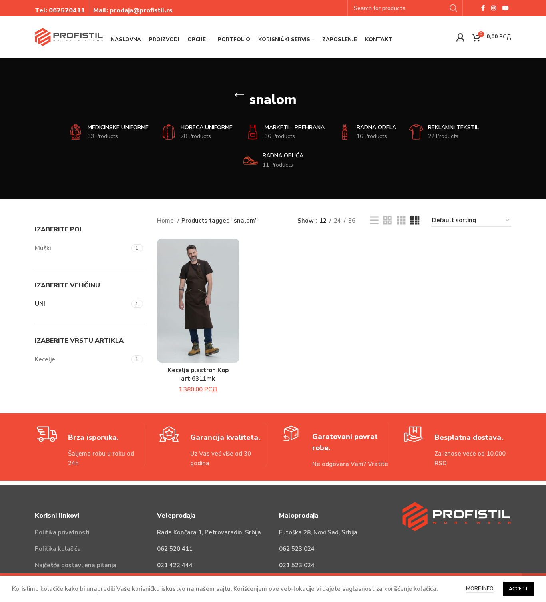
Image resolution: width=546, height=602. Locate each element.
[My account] (460, 37)
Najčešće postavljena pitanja (75, 565)
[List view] (374, 220)
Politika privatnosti (62, 532)
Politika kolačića (58, 549)
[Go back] (239, 95)
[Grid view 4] (414, 220)
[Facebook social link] (483, 8)
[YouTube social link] (505, 8)
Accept (518, 589)
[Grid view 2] (387, 220)
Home (166, 221)
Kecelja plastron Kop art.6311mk (198, 374)
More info (480, 588)
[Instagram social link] (493, 8)
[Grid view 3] (401, 220)
